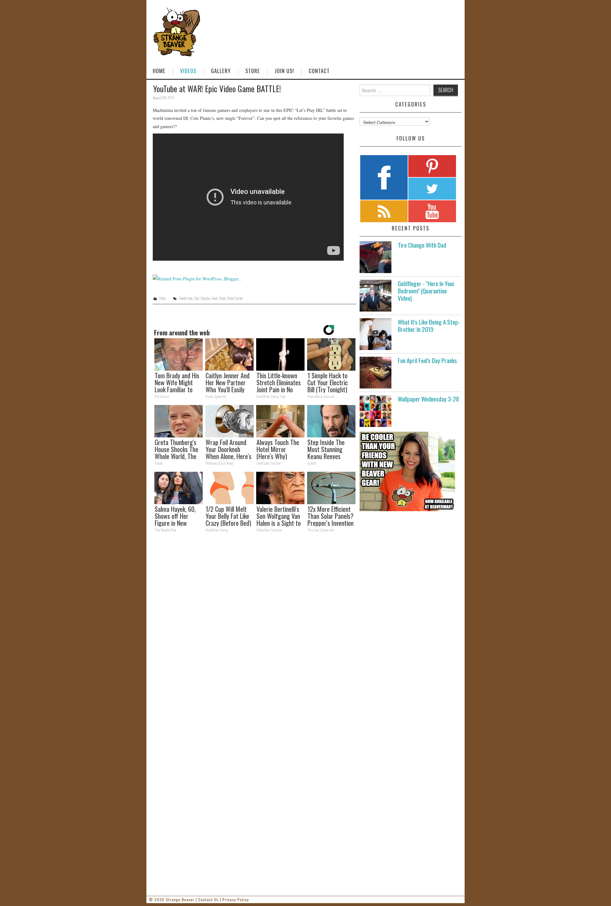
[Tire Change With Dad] (375, 257)
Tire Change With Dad (422, 245)
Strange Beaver (180, 899)
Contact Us (208, 899)
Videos (188, 71)
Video (162, 298)
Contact (319, 71)
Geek (214, 298)
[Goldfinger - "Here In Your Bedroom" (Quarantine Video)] (375, 296)
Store (252, 71)
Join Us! (284, 71)
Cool (196, 298)
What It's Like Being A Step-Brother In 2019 (429, 325)
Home (159, 71)
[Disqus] (254, 625)
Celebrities (186, 298)
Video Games (235, 298)
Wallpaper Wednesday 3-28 (428, 398)
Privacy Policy (235, 899)
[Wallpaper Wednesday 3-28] (375, 411)
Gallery (221, 71)
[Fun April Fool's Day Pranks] (375, 372)
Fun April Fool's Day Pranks (427, 360)
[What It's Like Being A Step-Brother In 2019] (375, 334)
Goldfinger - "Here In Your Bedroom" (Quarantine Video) (426, 291)
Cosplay (205, 298)
